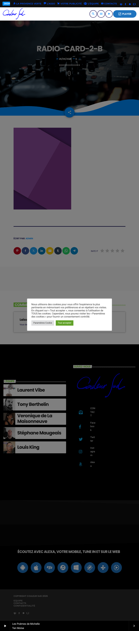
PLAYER (124, 14)
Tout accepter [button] (64, 323)
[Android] (129, 4)
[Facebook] (125, 4)
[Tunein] (121, 4)
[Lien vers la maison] (14, 14)
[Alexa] (134, 4)
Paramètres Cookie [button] (42, 323)
